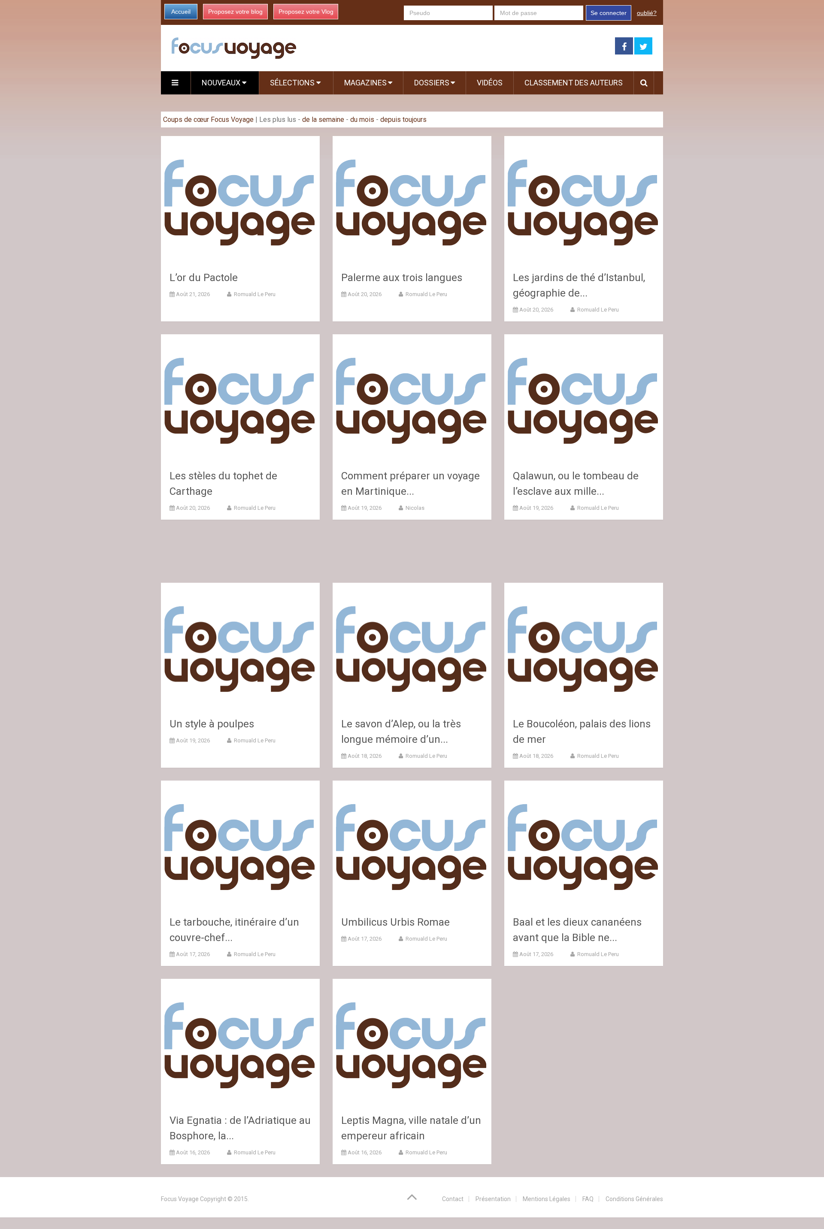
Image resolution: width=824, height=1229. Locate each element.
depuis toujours (403, 119)
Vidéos (490, 82)
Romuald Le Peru (254, 294)
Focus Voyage (180, 1199)
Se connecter (609, 12)
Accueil (181, 11)
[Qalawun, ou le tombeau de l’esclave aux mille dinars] (583, 398)
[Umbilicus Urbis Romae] (412, 844)
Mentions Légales (546, 1199)
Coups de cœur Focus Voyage (208, 119)
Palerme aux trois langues (401, 278)
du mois (362, 119)
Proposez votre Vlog (306, 11)
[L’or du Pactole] (240, 199)
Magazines (365, 82)
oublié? (647, 12)
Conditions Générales (634, 1199)
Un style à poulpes (212, 724)
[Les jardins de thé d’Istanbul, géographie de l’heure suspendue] (583, 199)
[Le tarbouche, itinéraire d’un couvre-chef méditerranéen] (240, 844)
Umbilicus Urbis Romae (395, 922)
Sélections (293, 82)
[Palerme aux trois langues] (412, 199)
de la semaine (323, 119)
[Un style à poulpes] (240, 646)
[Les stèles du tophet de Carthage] (240, 398)
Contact (453, 1199)
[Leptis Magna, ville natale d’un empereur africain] (412, 1042)
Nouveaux (222, 82)
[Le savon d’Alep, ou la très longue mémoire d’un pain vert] (412, 646)
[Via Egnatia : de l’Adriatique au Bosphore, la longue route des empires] (240, 1042)
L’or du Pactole (204, 278)
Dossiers (431, 82)
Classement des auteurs (573, 82)
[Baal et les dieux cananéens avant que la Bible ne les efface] (583, 844)
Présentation (493, 1199)
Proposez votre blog (235, 11)
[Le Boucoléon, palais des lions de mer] (583, 646)
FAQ (588, 1199)
